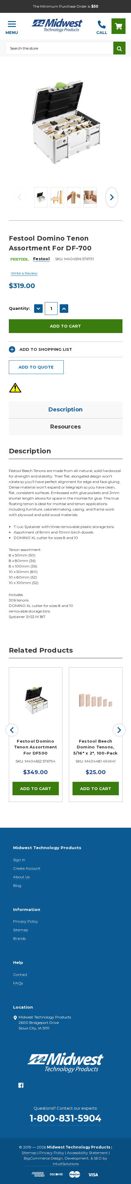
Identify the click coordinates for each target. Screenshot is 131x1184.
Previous (19, 197)
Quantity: (19, 308)
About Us (21, 877)
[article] (35, 734)
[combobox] (59, 48)
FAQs (18, 983)
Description (65, 409)
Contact (20, 974)
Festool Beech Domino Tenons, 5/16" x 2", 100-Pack (95, 747)
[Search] (119, 48)
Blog (17, 885)
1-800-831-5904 (65, 1118)
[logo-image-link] (57, 23)
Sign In (19, 859)
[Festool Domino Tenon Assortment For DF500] (35, 694)
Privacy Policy (25, 921)
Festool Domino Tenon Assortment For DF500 (35, 747)
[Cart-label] (119, 26)
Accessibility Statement (87, 1152)
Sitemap (20, 929)
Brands (19, 938)
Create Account (27, 868)
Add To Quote (36, 367)
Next (111, 197)
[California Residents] (15, 388)
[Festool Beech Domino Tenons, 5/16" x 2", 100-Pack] (95, 694)
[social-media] (21, 1087)
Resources (65, 426)
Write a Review (24, 273)
